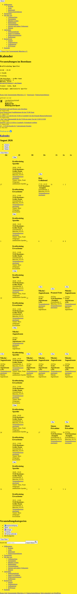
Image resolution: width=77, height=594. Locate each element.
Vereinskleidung (13, 24)
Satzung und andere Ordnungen (18, 26)
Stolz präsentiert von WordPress (51, 593)
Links (10, 8)
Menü (2, 1)
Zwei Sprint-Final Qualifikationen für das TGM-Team (17, 112)
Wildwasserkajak (13, 32)
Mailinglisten (12, 22)
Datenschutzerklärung (15, 12)
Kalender (7, 48)
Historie (10, 28)
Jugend (10, 41)
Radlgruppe (11, 37)
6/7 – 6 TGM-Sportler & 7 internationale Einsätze (15, 126)
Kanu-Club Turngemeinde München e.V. (13, 95)
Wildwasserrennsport (14, 35)
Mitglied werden (13, 21)
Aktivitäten (7, 30)
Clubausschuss (12, 17)
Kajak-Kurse (8, 39)
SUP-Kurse (11, 46)
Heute (6, 147)
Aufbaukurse (12, 44)
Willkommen (8, 4)
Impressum (11, 10)
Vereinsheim (12, 19)
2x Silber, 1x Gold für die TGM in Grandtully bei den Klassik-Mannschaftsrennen (26, 116)
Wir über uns (8, 15)
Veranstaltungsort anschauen (11, 83)
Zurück (7, 145)
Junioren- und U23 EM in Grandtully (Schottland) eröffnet (18, 122)
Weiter (7, 149)
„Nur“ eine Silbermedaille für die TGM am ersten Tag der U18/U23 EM (23, 119)
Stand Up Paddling (14, 33)
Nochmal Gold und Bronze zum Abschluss (13, 109)
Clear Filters (4, 153)
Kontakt (10, 6)
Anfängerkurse (12, 42)
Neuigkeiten (8, 13)
